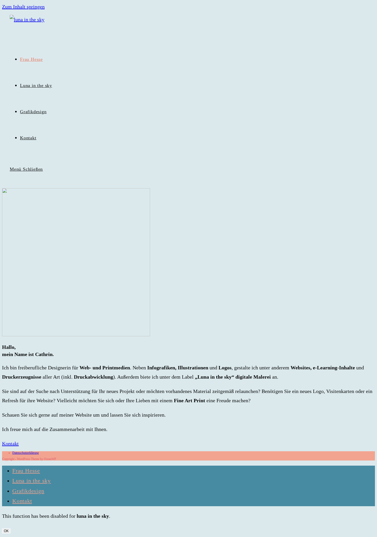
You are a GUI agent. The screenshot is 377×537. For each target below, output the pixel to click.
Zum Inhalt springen (23, 6)
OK (6, 531)
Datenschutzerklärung (25, 453)
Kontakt (22, 501)
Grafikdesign (28, 491)
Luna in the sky (31, 480)
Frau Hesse (26, 470)
